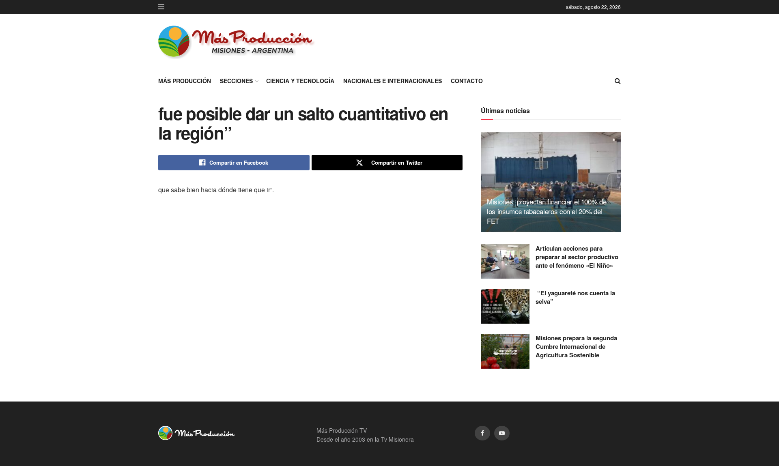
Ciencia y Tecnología (300, 81)
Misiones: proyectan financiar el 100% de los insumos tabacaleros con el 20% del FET (546, 211)
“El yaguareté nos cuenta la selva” (575, 297)
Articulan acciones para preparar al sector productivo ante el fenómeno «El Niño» (577, 257)
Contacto (467, 81)
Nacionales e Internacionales (392, 81)
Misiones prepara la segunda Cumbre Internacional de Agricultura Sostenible (576, 346)
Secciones (236, 81)
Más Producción (184, 81)
